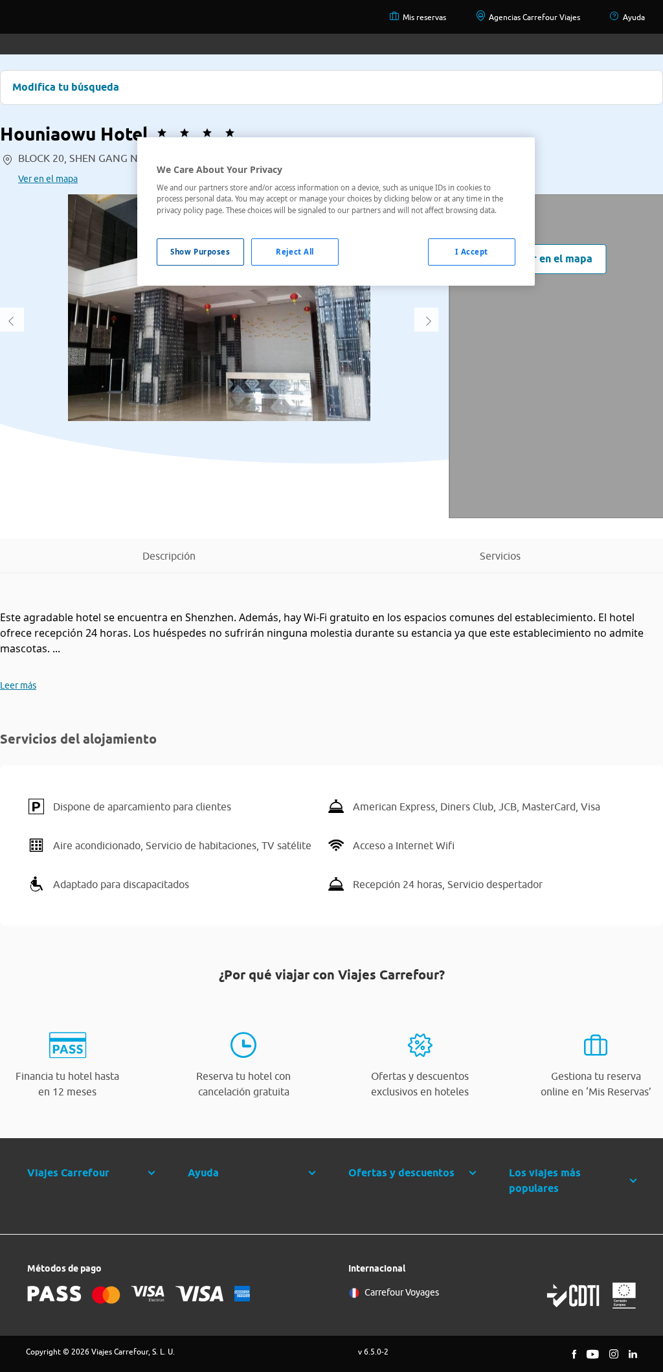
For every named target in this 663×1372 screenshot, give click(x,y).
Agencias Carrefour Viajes (534, 17)
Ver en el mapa (48, 179)
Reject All (295, 252)
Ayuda (634, 17)
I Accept (471, 252)
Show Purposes (200, 252)
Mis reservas (424, 17)
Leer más (18, 685)
